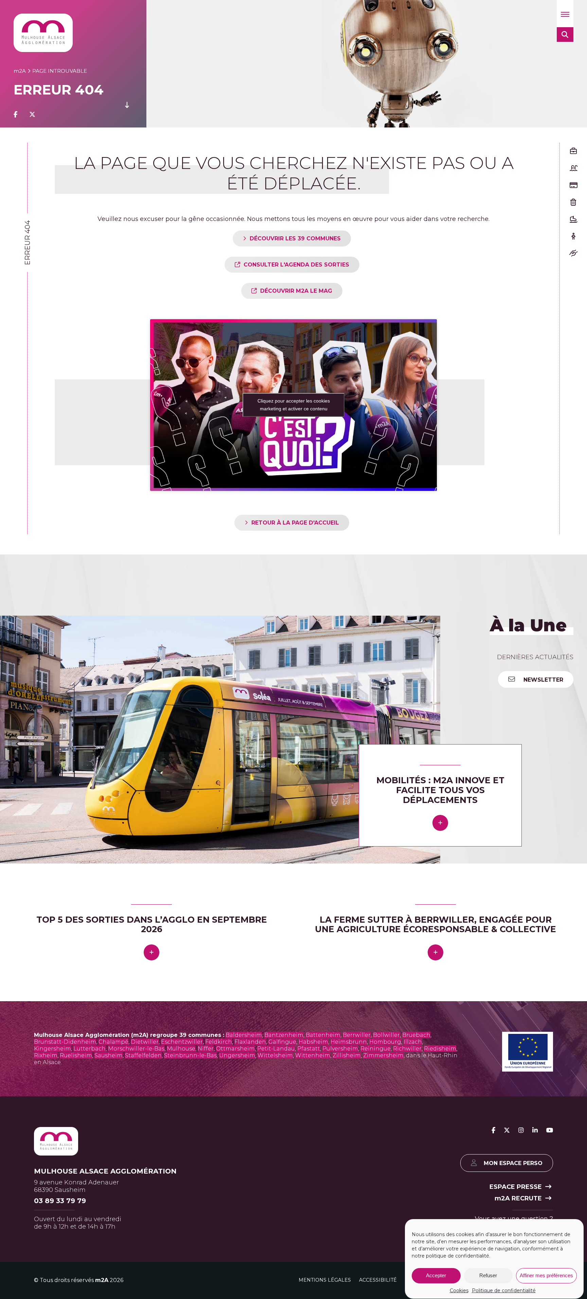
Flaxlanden (250, 1042)
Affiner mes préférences (546, 1276)
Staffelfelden (143, 1055)
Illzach (413, 1042)
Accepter (436, 1276)
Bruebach (416, 1035)
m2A (101, 1280)
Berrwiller (357, 1035)
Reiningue (375, 1048)
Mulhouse (181, 1048)
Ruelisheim (76, 1055)
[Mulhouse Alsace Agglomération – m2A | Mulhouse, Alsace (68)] (43, 33)
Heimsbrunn (349, 1042)
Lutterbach (89, 1048)
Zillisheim (347, 1055)
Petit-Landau (276, 1048)
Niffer (206, 1048)
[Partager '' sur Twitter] (32, 114)
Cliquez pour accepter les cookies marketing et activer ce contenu (293, 404)
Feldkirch (218, 1042)
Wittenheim (312, 1055)
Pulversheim (340, 1048)
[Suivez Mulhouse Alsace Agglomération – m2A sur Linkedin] (535, 1130)
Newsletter (542, 680)
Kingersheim (52, 1048)
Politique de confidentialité (504, 1290)
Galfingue (282, 1042)
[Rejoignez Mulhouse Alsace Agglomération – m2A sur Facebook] (493, 1130)
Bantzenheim (283, 1035)
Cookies (459, 1290)
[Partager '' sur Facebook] (15, 114)
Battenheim (323, 1035)
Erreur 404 (27, 242)
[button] (565, 13)
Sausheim (108, 1055)
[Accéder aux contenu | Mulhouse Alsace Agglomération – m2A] (127, 114)
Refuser (488, 1276)
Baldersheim (244, 1035)
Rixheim (45, 1055)
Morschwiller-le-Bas (136, 1048)
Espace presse (516, 1187)
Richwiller (407, 1048)
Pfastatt (308, 1048)
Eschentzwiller (182, 1042)
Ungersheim (237, 1055)
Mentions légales (325, 1280)
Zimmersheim (383, 1055)
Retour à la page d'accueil (295, 522)
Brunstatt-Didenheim (65, 1042)
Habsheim (313, 1042)
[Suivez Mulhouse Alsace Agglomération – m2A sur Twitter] (507, 1130)
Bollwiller (386, 1035)
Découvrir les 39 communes (295, 238)
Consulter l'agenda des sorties (296, 264)
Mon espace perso (513, 1163)
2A (20, 71)
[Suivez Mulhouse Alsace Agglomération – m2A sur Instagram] (521, 1130)
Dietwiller (145, 1042)
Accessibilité (378, 1280)
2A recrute (518, 1198)
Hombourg (385, 1042)
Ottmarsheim (235, 1048)
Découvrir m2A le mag (296, 291)
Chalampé (113, 1042)
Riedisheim (440, 1048)
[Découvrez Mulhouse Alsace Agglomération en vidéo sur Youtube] (549, 1130)
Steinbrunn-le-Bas (190, 1055)
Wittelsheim (275, 1055)
